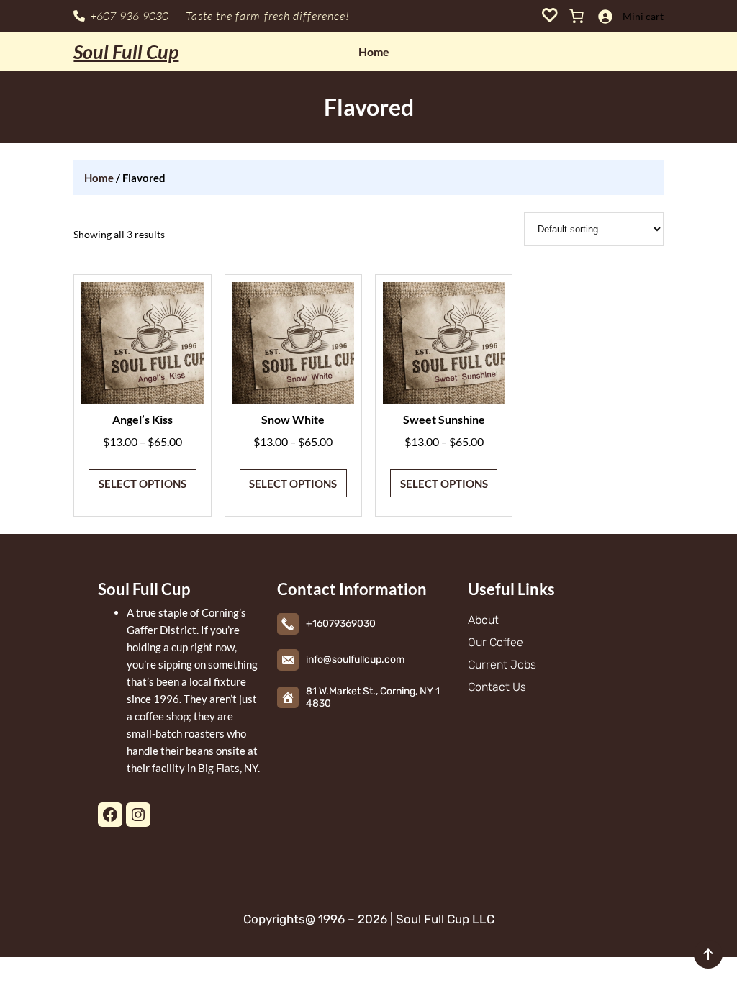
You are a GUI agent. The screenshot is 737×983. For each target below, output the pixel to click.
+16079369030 (341, 623)
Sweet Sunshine (444, 419)
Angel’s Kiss (142, 419)
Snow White (293, 419)
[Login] (605, 16)
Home (99, 177)
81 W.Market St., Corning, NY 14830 (373, 697)
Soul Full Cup (125, 51)
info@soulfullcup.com (355, 659)
